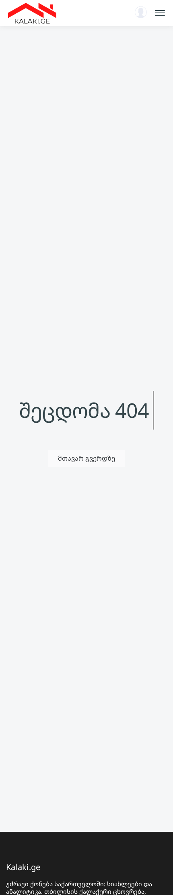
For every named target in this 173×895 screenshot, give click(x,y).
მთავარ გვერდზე (86, 458)
